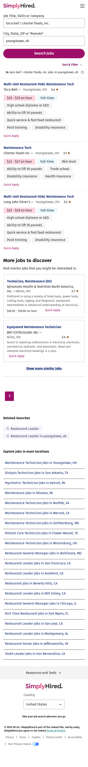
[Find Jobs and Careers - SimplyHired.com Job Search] (19, 6)
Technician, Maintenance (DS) (29, 281)
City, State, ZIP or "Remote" (23, 33)
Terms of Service (56, 730)
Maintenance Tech (17, 148)
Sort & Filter (70, 64)
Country (29, 695)
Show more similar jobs (44, 368)
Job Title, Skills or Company (23, 16)
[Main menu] (82, 5)
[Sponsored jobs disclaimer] (82, 72)
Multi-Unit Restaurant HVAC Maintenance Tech (39, 84)
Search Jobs (44, 53)
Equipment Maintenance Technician (34, 327)
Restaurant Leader (25, 429)
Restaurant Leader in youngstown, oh (39, 436)
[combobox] (44, 23)
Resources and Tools (41, 673)
